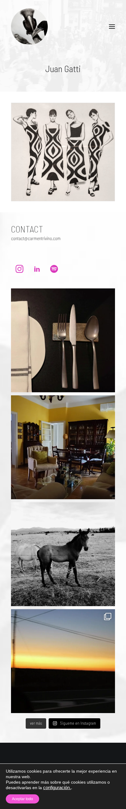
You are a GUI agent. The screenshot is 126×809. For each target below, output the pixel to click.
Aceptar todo (22, 799)
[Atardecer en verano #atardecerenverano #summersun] (63, 661)
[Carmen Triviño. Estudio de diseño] (29, 26)
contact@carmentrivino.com (36, 238)
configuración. (57, 787)
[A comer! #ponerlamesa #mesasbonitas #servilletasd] (63, 340)
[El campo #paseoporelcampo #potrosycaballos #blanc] (63, 554)
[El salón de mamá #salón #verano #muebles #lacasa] (63, 447)
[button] (112, 26)
